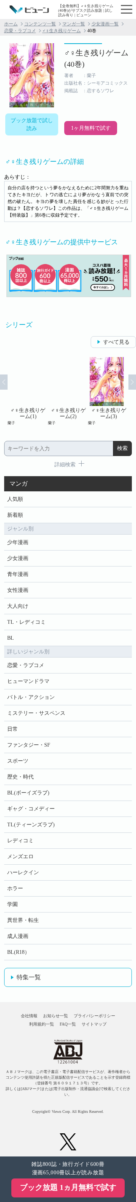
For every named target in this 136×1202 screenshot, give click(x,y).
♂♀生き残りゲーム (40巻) (96, 58)
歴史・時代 (20, 777)
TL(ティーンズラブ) (31, 825)
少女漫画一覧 (105, 24)
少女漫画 (17, 558)
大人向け (17, 606)
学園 (12, 904)
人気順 (15, 499)
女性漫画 (17, 590)
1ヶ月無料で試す (91, 128)
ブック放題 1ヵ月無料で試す (68, 1187)
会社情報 (29, 1015)
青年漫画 (17, 574)
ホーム (11, 24)
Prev (4, 382)
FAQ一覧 (68, 1024)
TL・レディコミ (26, 622)
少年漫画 (17, 542)
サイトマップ (94, 1024)
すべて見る (116, 342)
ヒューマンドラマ (28, 681)
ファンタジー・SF (28, 745)
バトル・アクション (31, 697)
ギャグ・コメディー (31, 809)
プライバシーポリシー (94, 1015)
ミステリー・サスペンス (36, 713)
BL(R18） (18, 952)
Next (132, 382)
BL (10, 638)
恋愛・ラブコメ (20, 30)
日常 (12, 729)
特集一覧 (29, 977)
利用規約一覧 (41, 1024)
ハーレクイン (23, 872)
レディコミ (20, 840)
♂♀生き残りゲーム (61, 30)
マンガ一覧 (73, 24)
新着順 (15, 515)
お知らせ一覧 (55, 1015)
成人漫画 (17, 936)
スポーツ (17, 761)
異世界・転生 (23, 920)
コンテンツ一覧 (40, 24)
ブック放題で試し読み (32, 124)
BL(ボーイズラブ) (28, 793)
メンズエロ (20, 856)
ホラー (15, 888)
